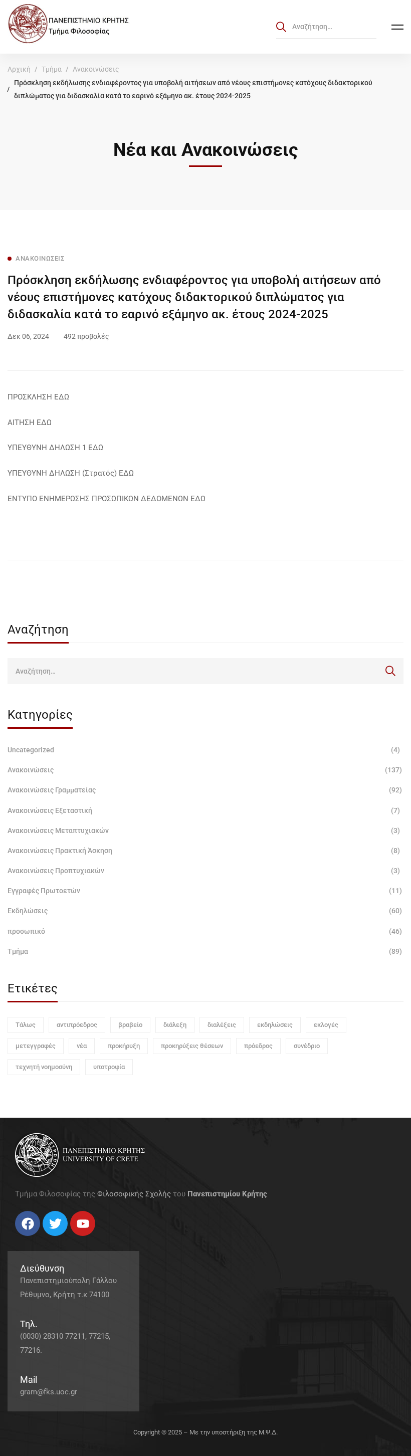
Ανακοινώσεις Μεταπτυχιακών (204, 830)
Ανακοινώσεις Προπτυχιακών (204, 871)
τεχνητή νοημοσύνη (44, 1067)
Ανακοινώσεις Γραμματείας (205, 790)
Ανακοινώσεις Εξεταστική (204, 810)
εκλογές (326, 1024)
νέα (82, 1046)
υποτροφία (109, 1067)
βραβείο (130, 1024)
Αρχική (19, 69)
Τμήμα (52, 69)
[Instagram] (35, 1239)
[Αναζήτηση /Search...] (326, 26)
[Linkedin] (45, 1239)
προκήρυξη (124, 1046)
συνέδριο (307, 1046)
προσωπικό (205, 931)
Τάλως (26, 1024)
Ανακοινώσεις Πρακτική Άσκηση (204, 851)
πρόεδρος (258, 1046)
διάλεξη (174, 1024)
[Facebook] (15, 1239)
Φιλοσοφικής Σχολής (134, 1193)
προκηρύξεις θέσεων (192, 1046)
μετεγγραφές (36, 1046)
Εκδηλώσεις (205, 911)
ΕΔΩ (61, 396)
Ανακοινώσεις (96, 69)
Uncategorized (204, 750)
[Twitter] (25, 1239)
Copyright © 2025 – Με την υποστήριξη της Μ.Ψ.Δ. (205, 1432)
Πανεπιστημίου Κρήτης (227, 1193)
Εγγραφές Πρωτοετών (205, 891)
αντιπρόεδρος (77, 1024)
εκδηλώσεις (275, 1024)
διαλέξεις (222, 1024)
